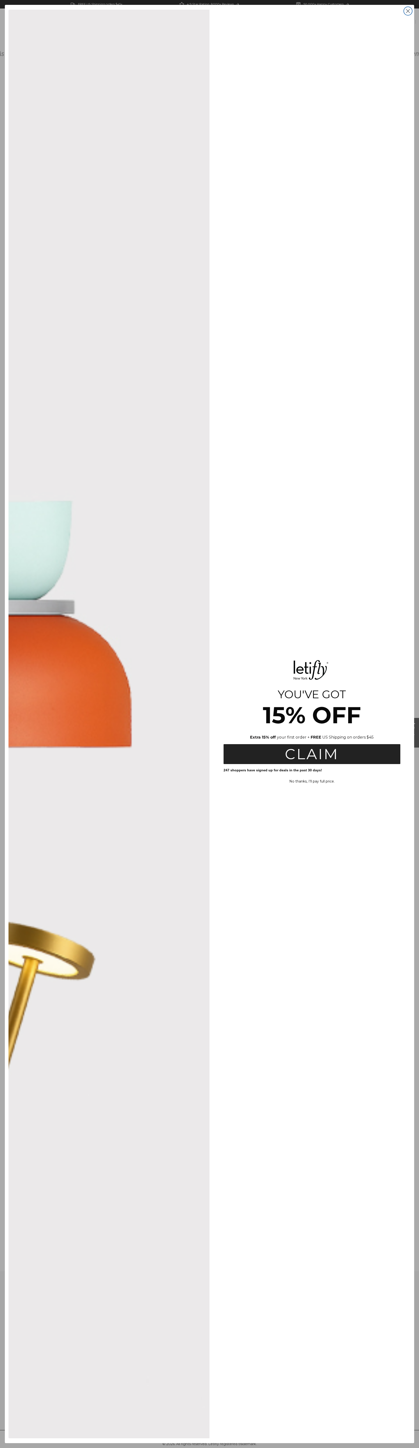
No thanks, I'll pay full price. (312, 781)
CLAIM (312, 754)
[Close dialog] (408, 11)
